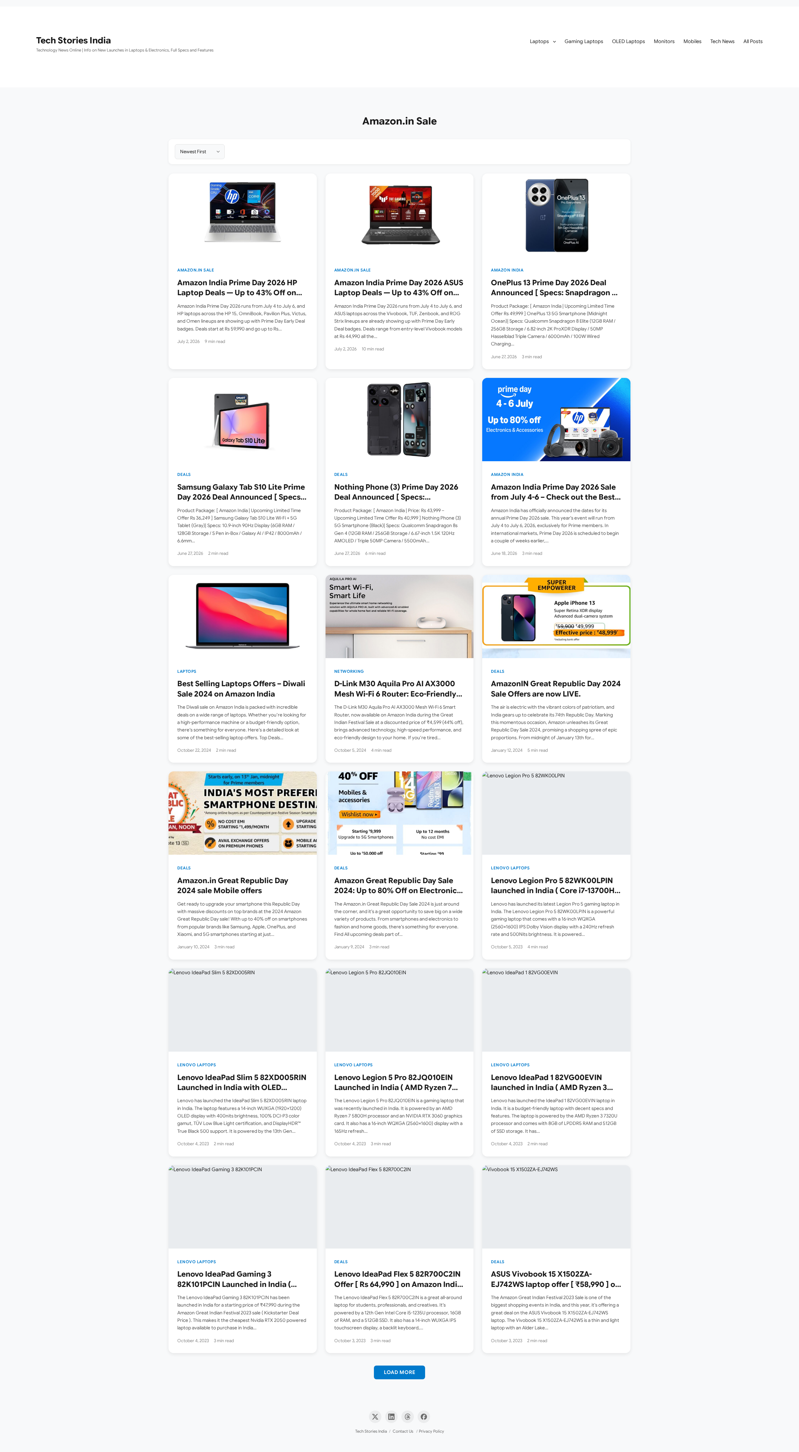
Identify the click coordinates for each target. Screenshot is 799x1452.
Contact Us (403, 1431)
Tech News (722, 41)
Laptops (539, 41)
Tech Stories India (73, 40)
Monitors (664, 41)
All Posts (753, 41)
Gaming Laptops (584, 41)
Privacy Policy (431, 1431)
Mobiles (693, 41)
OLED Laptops (628, 41)
